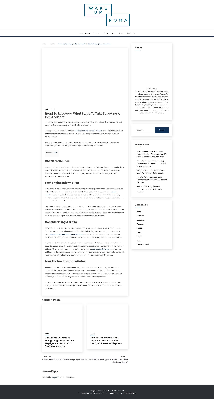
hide (56, 152)
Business (140, 216)
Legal (87, 33)
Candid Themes (129, 393)
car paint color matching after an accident (66, 234)
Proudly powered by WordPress (92, 393)
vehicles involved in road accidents (88, 130)
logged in (55, 377)
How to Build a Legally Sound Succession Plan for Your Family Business (149, 189)
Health (106, 33)
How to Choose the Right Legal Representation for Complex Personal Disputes (106, 340)
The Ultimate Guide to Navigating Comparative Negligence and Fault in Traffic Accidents (59, 342)
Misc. (120, 33)
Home (80, 33)
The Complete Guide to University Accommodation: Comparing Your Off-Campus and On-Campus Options (152, 154)
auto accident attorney (101, 249)
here (161, 113)
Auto (114, 33)
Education (141, 220)
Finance (96, 33)
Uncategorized (143, 244)
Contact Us (131, 33)
